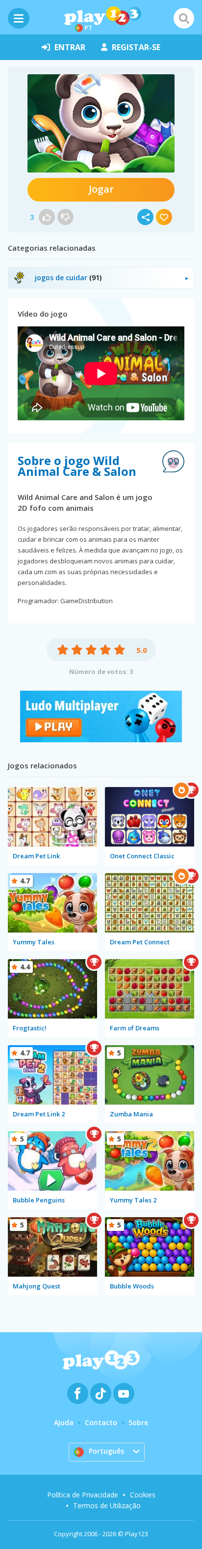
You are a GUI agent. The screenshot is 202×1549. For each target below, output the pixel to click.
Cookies (142, 1494)
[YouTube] (123, 1393)
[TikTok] (100, 1393)
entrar (69, 47)
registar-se (136, 47)
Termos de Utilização (107, 1505)
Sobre (138, 1422)
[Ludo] (101, 739)
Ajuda (64, 1422)
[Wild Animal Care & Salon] (101, 123)
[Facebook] (77, 1393)
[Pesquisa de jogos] (184, 18)
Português (106, 1451)
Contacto (101, 1422)
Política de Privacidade (82, 1494)
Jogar (101, 189)
